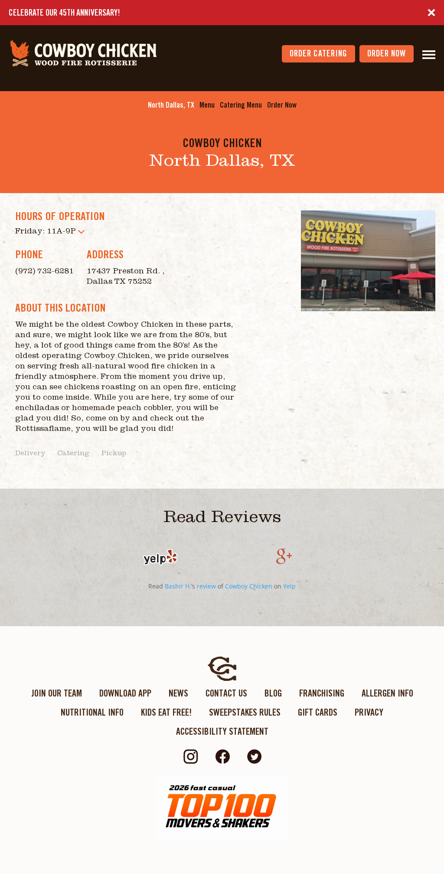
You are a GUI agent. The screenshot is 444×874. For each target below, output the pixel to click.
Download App (125, 693)
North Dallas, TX (171, 104)
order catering (318, 53)
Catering (73, 453)
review (206, 586)
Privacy (369, 712)
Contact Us (226, 693)
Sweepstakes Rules (245, 712)
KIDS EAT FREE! (166, 712)
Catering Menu (241, 104)
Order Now (282, 104)
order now (386, 53)
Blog (273, 693)
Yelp (289, 586)
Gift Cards (317, 712)
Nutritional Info (92, 712)
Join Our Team (56, 693)
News (178, 693)
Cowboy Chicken (248, 586)
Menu (207, 104)
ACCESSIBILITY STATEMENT (222, 731)
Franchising (321, 693)
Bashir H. (178, 586)
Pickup (113, 453)
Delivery (30, 453)
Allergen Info (387, 693)
